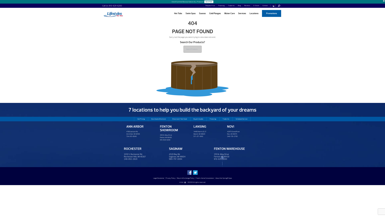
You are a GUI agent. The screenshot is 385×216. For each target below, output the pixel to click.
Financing (221, 6)
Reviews (247, 6)
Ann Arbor (135, 126)
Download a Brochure (158, 119)
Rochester (132, 149)
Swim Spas (191, 13)
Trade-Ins (231, 6)
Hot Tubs (178, 13)
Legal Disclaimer (158, 178)
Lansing (200, 126)
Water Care (229, 13)
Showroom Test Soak (179, 119)
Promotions (271, 13)
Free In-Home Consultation (205, 178)
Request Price (210, 6)
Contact (265, 6)
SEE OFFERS (208, 2)
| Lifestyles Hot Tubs (113, 14)
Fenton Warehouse (229, 149)
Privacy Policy (170, 178)
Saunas (202, 13)
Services (242, 13)
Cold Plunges (215, 13)
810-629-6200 (115, 5)
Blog (239, 6)
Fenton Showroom (169, 128)
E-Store (256, 6)
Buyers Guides (198, 119)
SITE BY (181, 182)
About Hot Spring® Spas (223, 178)
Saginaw (175, 149)
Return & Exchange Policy (185, 178)
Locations (254, 13)
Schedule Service (241, 119)
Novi (230, 126)
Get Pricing (141, 119)
